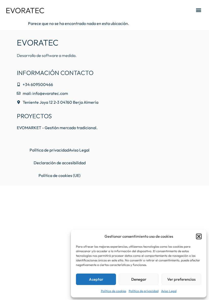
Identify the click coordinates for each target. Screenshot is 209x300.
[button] (198, 236)
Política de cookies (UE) (59, 175)
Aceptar (96, 279)
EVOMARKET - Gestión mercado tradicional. (57, 127)
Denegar (138, 279)
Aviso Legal (169, 291)
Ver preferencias (181, 279)
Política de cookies (113, 291)
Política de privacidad (144, 291)
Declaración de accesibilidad (60, 162)
